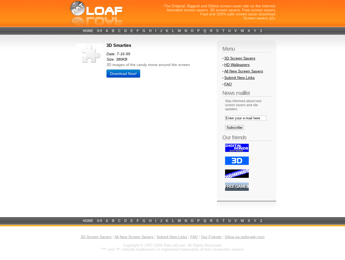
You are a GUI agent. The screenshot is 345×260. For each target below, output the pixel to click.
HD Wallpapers (237, 65)
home (88, 31)
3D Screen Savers (239, 58)
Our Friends (211, 237)
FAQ (228, 84)
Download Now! (123, 73)
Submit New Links (239, 77)
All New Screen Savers (243, 71)
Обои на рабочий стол (244, 237)
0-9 (99, 31)
